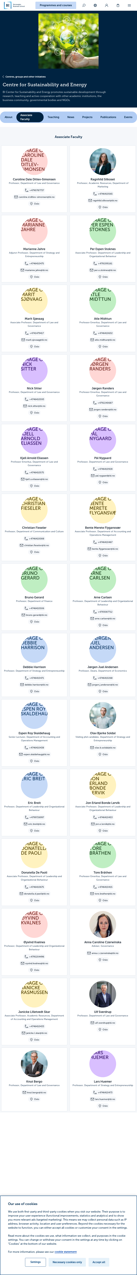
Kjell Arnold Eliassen (34, 458)
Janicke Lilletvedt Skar (34, 1012)
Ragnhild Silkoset (103, 179)
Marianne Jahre (34, 249)
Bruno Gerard (34, 597)
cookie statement (66, 1251)
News (70, 117)
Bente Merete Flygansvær (103, 527)
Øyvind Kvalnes (34, 942)
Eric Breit (34, 803)
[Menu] (129, 5)
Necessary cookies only (67, 1262)
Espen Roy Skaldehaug (34, 733)
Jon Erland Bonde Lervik (103, 803)
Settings (35, 1262)
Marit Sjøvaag (34, 318)
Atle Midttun (103, 318)
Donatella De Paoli (34, 872)
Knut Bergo (34, 1081)
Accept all (99, 1262)
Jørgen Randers (103, 388)
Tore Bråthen (103, 872)
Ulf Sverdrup (102, 1012)
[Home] (14, 5)
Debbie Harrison (34, 667)
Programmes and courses (56, 5)
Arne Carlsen (103, 597)
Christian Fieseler (34, 527)
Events (128, 117)
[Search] (84, 5)
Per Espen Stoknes (103, 249)
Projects (87, 117)
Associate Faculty (26, 117)
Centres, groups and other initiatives (26, 76)
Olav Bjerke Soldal (103, 733)
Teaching (53, 117)
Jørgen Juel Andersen (103, 667)
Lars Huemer (103, 1081)
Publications (108, 117)
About (8, 117)
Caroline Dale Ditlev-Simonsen (34, 179)
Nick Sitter (34, 388)
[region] (68, 1235)
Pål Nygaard (102, 458)
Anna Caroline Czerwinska (102, 942)
